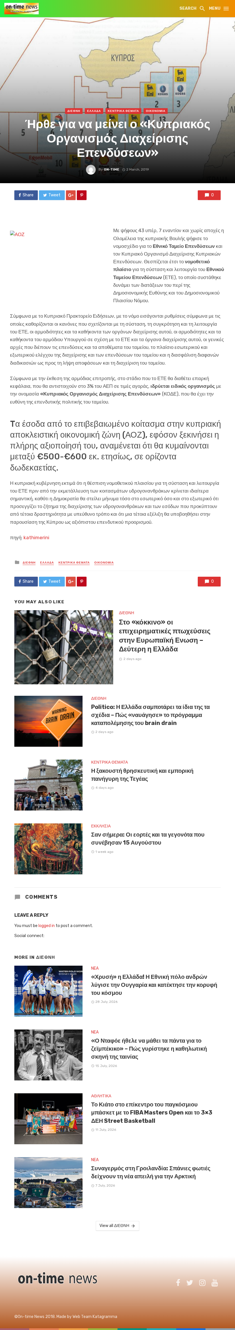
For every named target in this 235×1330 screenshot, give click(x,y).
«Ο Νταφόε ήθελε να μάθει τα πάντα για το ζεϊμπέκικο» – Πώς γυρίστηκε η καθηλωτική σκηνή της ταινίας (149, 1048)
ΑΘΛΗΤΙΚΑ (101, 1096)
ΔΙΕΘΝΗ (73, 111)
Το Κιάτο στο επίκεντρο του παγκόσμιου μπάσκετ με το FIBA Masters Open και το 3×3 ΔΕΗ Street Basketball (151, 1112)
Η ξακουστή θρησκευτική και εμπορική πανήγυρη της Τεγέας (142, 774)
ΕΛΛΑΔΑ (94, 111)
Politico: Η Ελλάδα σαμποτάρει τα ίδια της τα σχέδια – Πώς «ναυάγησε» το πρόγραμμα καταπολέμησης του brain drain (150, 714)
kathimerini (36, 537)
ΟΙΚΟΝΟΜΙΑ (155, 111)
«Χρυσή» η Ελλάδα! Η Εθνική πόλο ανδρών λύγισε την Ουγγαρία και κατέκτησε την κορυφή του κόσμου (154, 984)
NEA (95, 968)
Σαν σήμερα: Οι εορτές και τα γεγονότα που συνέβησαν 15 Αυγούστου (148, 838)
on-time (111, 169)
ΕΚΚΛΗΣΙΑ (101, 826)
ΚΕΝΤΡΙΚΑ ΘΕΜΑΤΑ (123, 111)
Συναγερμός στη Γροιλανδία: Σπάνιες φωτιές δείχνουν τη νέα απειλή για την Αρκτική (150, 1172)
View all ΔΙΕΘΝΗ (114, 1225)
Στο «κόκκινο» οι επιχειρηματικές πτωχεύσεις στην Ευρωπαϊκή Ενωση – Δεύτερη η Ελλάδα (164, 635)
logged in (46, 925)
